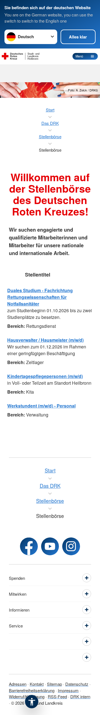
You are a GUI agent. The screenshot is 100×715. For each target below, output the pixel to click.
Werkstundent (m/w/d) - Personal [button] (41, 406)
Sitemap (54, 684)
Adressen (17, 684)
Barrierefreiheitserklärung (31, 690)
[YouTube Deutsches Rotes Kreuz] (50, 546)
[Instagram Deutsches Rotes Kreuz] (71, 546)
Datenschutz (76, 684)
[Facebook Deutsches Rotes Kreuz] (29, 546)
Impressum (68, 690)
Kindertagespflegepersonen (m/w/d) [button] (45, 376)
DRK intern (80, 696)
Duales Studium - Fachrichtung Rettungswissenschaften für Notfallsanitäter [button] (40, 297)
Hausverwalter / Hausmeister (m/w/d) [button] (45, 340)
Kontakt (37, 684)
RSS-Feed (57, 696)
